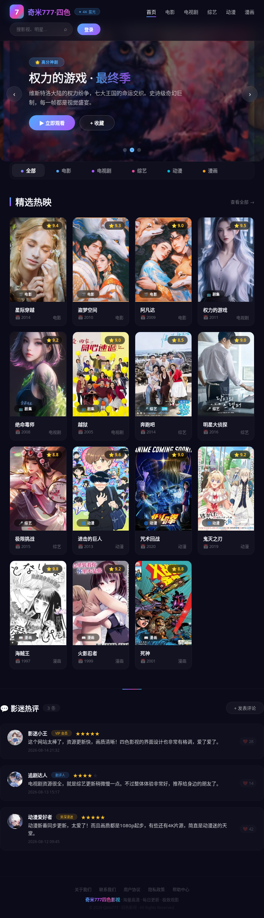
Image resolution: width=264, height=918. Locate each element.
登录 (88, 29)
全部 (31, 170)
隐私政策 (156, 889)
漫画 (249, 12)
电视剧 (191, 12)
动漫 (231, 12)
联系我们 (107, 889)
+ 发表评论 (245, 708)
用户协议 (132, 889)
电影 (170, 12)
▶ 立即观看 (52, 123)
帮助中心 (181, 889)
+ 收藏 (97, 123)
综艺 (212, 12)
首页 (151, 12)
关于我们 (83, 889)
